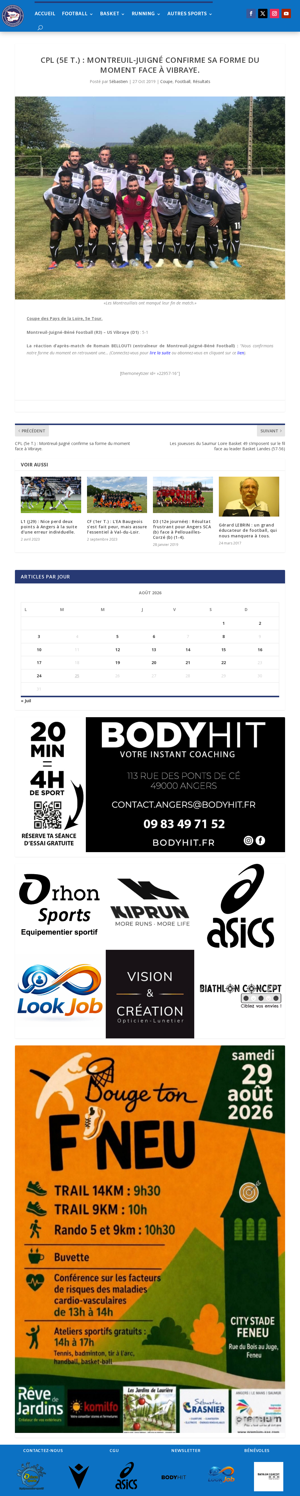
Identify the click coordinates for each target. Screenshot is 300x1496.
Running (143, 14)
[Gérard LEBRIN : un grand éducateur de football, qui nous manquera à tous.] (249, 497)
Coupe (166, 81)
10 (39, 649)
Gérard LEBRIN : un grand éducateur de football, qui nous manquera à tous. (248, 530)
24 (39, 675)
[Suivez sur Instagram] (274, 13)
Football (75, 14)
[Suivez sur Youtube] (286, 13)
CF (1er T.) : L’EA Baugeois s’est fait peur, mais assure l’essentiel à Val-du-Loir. (117, 527)
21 (187, 662)
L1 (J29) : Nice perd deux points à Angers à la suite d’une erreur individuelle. (49, 527)
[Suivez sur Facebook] (251, 13)
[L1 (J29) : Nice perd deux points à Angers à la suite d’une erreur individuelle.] (51, 495)
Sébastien (118, 81)
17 (39, 662)
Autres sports (187, 14)
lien (240, 353)
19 (117, 662)
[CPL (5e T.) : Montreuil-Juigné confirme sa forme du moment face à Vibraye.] (150, 198)
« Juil (26, 700)
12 (117, 649)
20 (153, 662)
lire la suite (160, 353)
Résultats (201, 81)
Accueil (45, 14)
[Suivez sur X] (262, 13)
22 (223, 662)
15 (223, 649)
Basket (109, 14)
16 (260, 649)
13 (153, 649)
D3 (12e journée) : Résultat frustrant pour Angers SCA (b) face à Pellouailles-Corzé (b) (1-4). (182, 529)
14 (187, 649)
